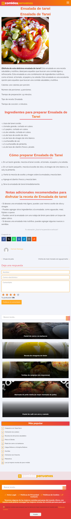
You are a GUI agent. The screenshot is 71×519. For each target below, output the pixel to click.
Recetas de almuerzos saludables (15, 436)
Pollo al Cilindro (10, 439)
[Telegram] (24, 239)
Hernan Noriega (17, 249)
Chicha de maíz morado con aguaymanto (53, 259)
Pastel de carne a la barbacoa (14, 443)
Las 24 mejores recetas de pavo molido (17, 462)
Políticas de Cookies (51, 495)
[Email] (29, 239)
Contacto (34, 497)
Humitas (7, 451)
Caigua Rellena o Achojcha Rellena (16, 447)
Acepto (35, 514)
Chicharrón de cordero (12, 432)
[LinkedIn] (19, 239)
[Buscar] (66, 316)
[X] (9, 239)
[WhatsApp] (14, 239)
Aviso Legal (11, 495)
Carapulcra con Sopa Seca (13, 428)
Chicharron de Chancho (12, 455)
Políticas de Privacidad (30, 495)
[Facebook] (3, 239)
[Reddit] (34, 239)
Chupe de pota (8, 259)
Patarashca (8, 459)
